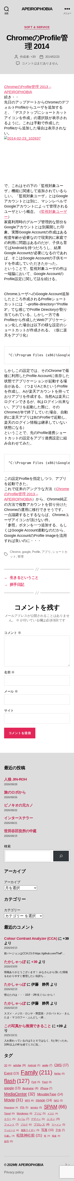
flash (16, 1081)
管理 (20, 556)
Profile (36, 551)
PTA (24, 1107)
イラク (52, 1113)
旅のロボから (15, 792)
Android (34, 1065)
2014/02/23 (52, 56)
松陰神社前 (29, 1135)
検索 (7, 846)
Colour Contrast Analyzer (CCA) (30, 938)
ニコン (53, 1119)
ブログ (26, 1124)
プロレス (42, 1124)
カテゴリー (12, 910)
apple (47, 1065)
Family (36, 1072)
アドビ (39, 1113)
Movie (13, 1100)
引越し (9, 1136)
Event (11, 1073)
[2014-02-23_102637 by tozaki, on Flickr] (37, 157)
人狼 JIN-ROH (15, 779)
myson (44, 1100)
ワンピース (11, 1130)
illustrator (30, 1088)
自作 (8, 1141)
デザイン (38, 1119)
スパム (23, 1119)
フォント (11, 1124)
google (26, 551)
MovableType (50, 1094)
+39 (33, 56)
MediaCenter (19, 1094)
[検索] (61, 856)
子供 (60, 1130)
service (36, 1107)
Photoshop (11, 1107)
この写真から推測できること (27, 1026)
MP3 (29, 1100)
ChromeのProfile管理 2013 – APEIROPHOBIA (36, 494)
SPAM (55, 1106)
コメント (12, 633)
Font (35, 1082)
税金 (56, 1136)
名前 (9, 672)
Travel (9, 1113)
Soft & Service (37, 27)
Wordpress (24, 1113)
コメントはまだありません (40, 63)
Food (47, 1082)
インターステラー (18, 818)
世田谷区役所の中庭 (20, 831)
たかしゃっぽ (15, 962)
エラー (9, 1119)
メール (11, 691)
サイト (9, 710)
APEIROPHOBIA (37, 9)
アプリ (46, 551)
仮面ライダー (30, 1130)
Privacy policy (14, 1172)
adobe (19, 1065)
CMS (61, 1065)
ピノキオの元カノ (18, 805)
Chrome (15, 551)
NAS (58, 1100)
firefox (59, 1073)
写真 (47, 1130)
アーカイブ (12, 882)
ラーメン (58, 1124)
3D (7, 1065)
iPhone (46, 1088)
